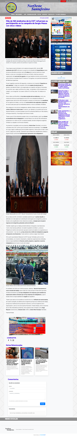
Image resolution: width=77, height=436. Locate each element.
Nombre (10, 386)
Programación (31, 14)
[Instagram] (69, 1)
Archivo (44, 14)
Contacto (51, 14)
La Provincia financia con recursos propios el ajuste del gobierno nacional (41, 361)
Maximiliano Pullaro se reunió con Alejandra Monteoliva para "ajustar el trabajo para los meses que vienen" (12, 362)
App (25, 14)
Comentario (11, 391)
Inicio (13, 14)
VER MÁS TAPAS (61, 78)
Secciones (19, 14)
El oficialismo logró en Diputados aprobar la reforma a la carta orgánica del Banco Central (26, 362)
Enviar (42, 403)
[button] (59, 1)
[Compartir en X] (11, 340)
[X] (71, 1)
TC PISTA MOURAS (60, 14)
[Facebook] (67, 1)
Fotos (39, 14)
